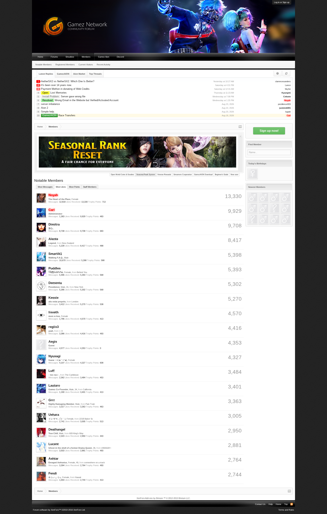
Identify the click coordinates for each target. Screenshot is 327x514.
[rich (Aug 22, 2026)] (263, 197)
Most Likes (61, 187)
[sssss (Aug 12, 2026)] (274, 208)
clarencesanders (283, 81)
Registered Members (65, 64)
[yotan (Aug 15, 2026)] (253, 208)
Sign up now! (269, 130)
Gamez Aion (103, 57)
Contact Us (260, 504)
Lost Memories (54, 92)
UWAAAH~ (106, 448)
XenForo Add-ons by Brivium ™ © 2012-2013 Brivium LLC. (163, 498)
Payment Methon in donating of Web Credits (65, 88)
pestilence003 (284, 104)
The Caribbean (72, 375)
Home (40, 57)
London (75, 301)
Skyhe (288, 89)
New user (234, 174)
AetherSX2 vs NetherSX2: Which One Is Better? (67, 81)
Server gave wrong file (63, 96)
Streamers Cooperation (183, 174)
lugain (288, 112)
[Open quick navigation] (240, 126)
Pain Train (90, 404)
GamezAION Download (203, 174)
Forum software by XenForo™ (59, 510)
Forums (54, 57)
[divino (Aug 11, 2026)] (285, 208)
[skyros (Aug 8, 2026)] (274, 219)
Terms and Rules (286, 510)
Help (271, 504)
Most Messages (45, 187)
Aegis (52, 341)
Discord (120, 57)
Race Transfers (58, 115)
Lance (288, 85)
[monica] (253, 174)
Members (86, 57)
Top (286, 504)
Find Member (254, 144)
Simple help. (48, 111)
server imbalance (50, 104)
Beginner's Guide (221, 174)
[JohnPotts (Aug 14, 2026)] (263, 208)
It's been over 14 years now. (56, 85)
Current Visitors (86, 64)
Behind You (82, 272)
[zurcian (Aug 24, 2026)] (253, 197)
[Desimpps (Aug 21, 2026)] (274, 197)
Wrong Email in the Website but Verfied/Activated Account (80, 100)
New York (78, 287)
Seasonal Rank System (145, 174)
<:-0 (61, 331)
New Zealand (68, 243)
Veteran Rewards (164, 174)
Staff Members (90, 187)
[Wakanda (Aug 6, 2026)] (285, 219)
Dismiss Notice (240, 136)
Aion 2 (44, 107)
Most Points (74, 187)
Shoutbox (69, 57)
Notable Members (43, 64)
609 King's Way (76, 433)
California (87, 389)
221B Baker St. (86, 419)
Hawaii (78, 477)
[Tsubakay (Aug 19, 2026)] (285, 197)
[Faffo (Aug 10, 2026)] (263, 219)
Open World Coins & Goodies (122, 174)
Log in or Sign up (281, 2)
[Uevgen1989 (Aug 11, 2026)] (253, 219)
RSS (291, 504)
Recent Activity (103, 64)
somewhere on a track (94, 462)
